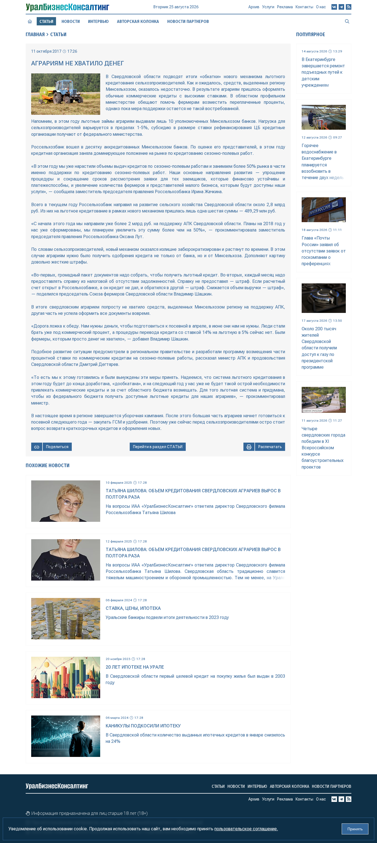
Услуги (268, 7)
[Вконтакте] (334, 7)
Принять (355, 829)
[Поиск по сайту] (347, 21)
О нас (321, 7)
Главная (35, 34)
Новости (71, 21)
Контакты (304, 7)
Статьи (58, 34)
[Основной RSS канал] (348, 7)
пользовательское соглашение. (246, 828)
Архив (253, 7)
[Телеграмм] (341, 7)
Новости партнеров (188, 21)
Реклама (285, 7)
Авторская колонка (138, 21)
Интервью (98, 21)
